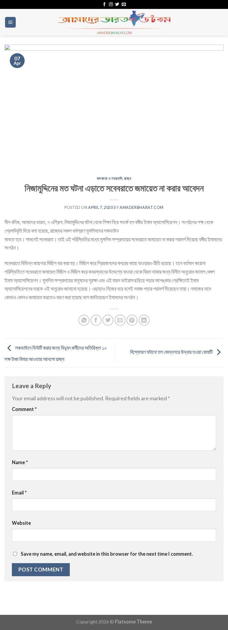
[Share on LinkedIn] (144, 320)
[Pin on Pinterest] (131, 320)
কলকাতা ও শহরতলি (110, 178)
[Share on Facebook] (96, 320)
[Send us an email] (124, 4)
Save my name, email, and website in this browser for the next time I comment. (107, 554)
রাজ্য (127, 178)
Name (20, 462)
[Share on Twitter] (107, 320)
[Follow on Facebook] (104, 4)
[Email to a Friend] (120, 320)
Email (19, 492)
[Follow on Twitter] (117, 4)
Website (21, 523)
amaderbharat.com (142, 207)
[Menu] (10, 22)
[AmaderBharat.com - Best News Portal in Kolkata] (114, 22)
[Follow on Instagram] (111, 4)
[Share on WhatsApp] (83, 320)
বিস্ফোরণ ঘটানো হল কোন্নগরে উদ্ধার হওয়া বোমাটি (171, 352)
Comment (24, 409)
